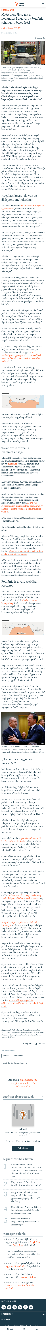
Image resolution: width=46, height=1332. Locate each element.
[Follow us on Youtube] (3, 1307)
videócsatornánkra (26, 1277)
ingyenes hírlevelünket (16, 1267)
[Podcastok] (23, 1329)
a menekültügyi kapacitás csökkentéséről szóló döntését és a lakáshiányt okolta (22, 1003)
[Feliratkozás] (31, 1307)
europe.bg (12, 464)
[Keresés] (36, 1329)
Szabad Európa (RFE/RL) (11, 28)
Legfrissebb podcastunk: (18, 1097)
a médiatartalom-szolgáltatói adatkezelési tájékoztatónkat (24, 1083)
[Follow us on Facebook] (9, 1307)
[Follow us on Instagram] (14, 1307)
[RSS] (20, 1307)
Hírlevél (10, 1329)
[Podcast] (25, 1307)
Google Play (35, 1242)
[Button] (40, 38)
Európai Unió (7, 10)
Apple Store (18, 1245)
